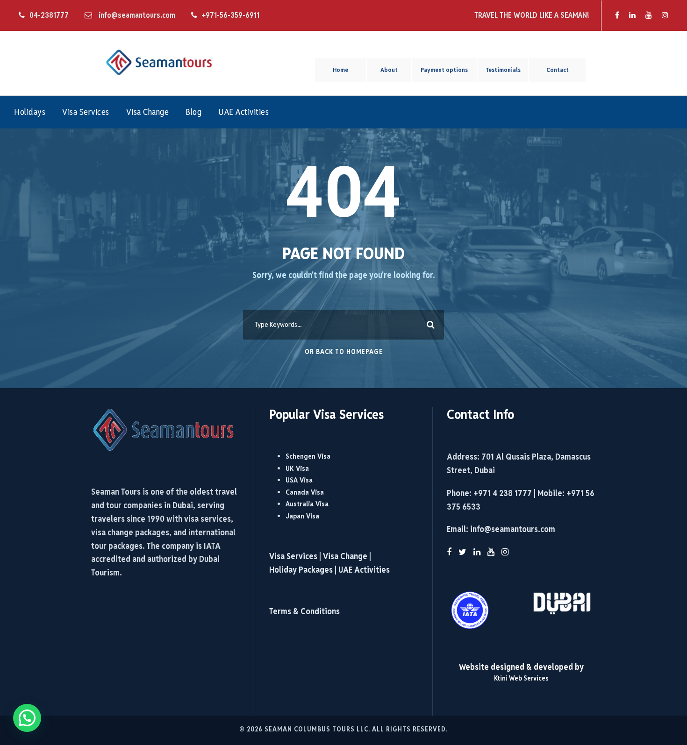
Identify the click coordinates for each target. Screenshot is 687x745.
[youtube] (648, 15)
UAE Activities (243, 111)
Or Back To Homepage (344, 352)
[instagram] (665, 15)
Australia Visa (307, 503)
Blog (193, 111)
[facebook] (617, 15)
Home (340, 70)
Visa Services (85, 111)
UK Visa (297, 468)
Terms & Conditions (304, 611)
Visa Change (147, 111)
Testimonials (503, 70)
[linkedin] (632, 15)
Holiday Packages (301, 569)
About (389, 70)
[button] (27, 718)
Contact (557, 70)
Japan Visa (302, 515)
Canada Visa (305, 492)
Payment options (444, 70)
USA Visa (299, 479)
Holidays (29, 111)
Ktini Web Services (521, 678)
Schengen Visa (308, 456)
